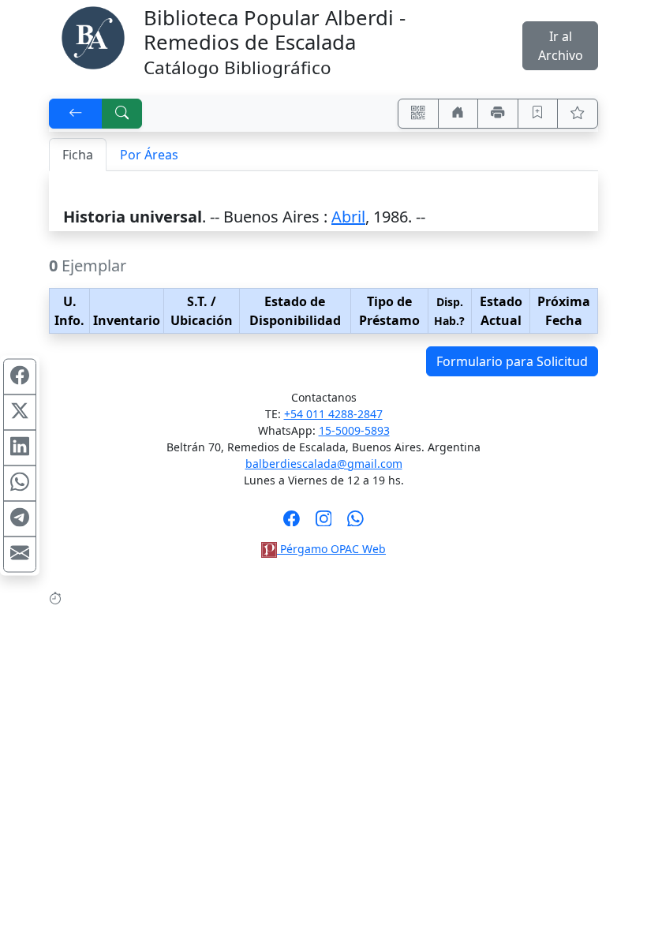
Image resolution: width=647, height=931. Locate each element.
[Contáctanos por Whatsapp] (355, 523)
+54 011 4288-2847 (333, 413)
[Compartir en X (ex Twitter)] (19, 412)
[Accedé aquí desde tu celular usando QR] (418, 114)
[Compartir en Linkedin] (19, 448)
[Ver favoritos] (577, 114)
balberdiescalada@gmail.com (323, 463)
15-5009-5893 (354, 430)
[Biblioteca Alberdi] (93, 36)
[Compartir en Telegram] (19, 519)
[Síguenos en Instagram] (323, 523)
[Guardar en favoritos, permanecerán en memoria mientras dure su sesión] (538, 114)
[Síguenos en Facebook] (291, 523)
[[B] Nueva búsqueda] (122, 114)
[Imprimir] (497, 114)
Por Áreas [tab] (149, 154)
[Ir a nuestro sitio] (458, 114)
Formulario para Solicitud (512, 361)
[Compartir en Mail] (19, 555)
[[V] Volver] (76, 114)
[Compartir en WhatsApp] (19, 484)
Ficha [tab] (77, 154)
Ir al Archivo (560, 46)
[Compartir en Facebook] (19, 377)
